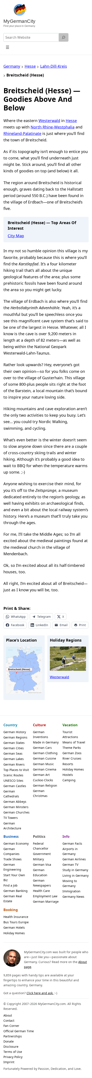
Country (10, 725)
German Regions (15, 737)
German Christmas (40, 793)
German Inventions (40, 734)
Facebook (17, 625)
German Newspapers (42, 882)
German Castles (14, 786)
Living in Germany (75, 875)
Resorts (67, 764)
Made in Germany (46, 742)
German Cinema (44, 769)
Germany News (73, 897)
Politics (39, 836)
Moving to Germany (69, 883)
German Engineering (12, 867)
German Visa (42, 864)
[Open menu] (7, 47)
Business (11, 836)
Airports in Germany (70, 851)
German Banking (15, 891)
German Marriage (46, 901)
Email (64, 625)
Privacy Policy (12, 1057)
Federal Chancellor (40, 845)
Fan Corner (11, 1026)
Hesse (71, 120)
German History (14, 732)
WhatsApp (18, 617)
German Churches (16, 812)
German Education (40, 872)
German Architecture (12, 825)
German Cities (13, 748)
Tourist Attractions (70, 734)
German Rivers (14, 764)
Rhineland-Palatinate (22, 133)
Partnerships (12, 1036)
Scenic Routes (13, 775)
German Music (43, 764)
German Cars (42, 748)
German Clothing (45, 753)
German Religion (45, 785)
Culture (39, 725)
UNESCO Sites (13, 780)
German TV (70, 864)
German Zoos (72, 753)
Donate (8, 1041)
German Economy (16, 843)
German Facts (72, 843)
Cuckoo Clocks (43, 780)
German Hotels (14, 927)
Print (82, 625)
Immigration (71, 891)
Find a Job (10, 885)
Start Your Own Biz (14, 877)
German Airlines (74, 859)
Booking (10, 909)
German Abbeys (14, 802)
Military (38, 859)
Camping (69, 780)
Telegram (44, 617)
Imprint (8, 1062)
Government (42, 854)
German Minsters (15, 807)
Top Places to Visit (16, 770)
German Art (41, 775)
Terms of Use (12, 1052)
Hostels (67, 775)
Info (66, 836)
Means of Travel (73, 742)
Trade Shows (12, 859)
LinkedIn (42, 625)
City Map (16, 235)
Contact (8, 1020)
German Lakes (13, 759)
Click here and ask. (40, 993)
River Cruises (71, 758)
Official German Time (18, 1031)
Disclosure (10, 1046)
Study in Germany (75, 870)
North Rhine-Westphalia (52, 127)
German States (14, 743)
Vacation (70, 725)
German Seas (12, 753)
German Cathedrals (11, 793)
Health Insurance (15, 917)
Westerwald (49, 120)
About (7, 1015)
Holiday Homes (73, 769)
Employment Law (45, 896)
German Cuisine (44, 758)
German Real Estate (12, 898)
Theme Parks (71, 748)
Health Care (41, 891)
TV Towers (10, 818)
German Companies (11, 851)
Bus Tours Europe (16, 922)
